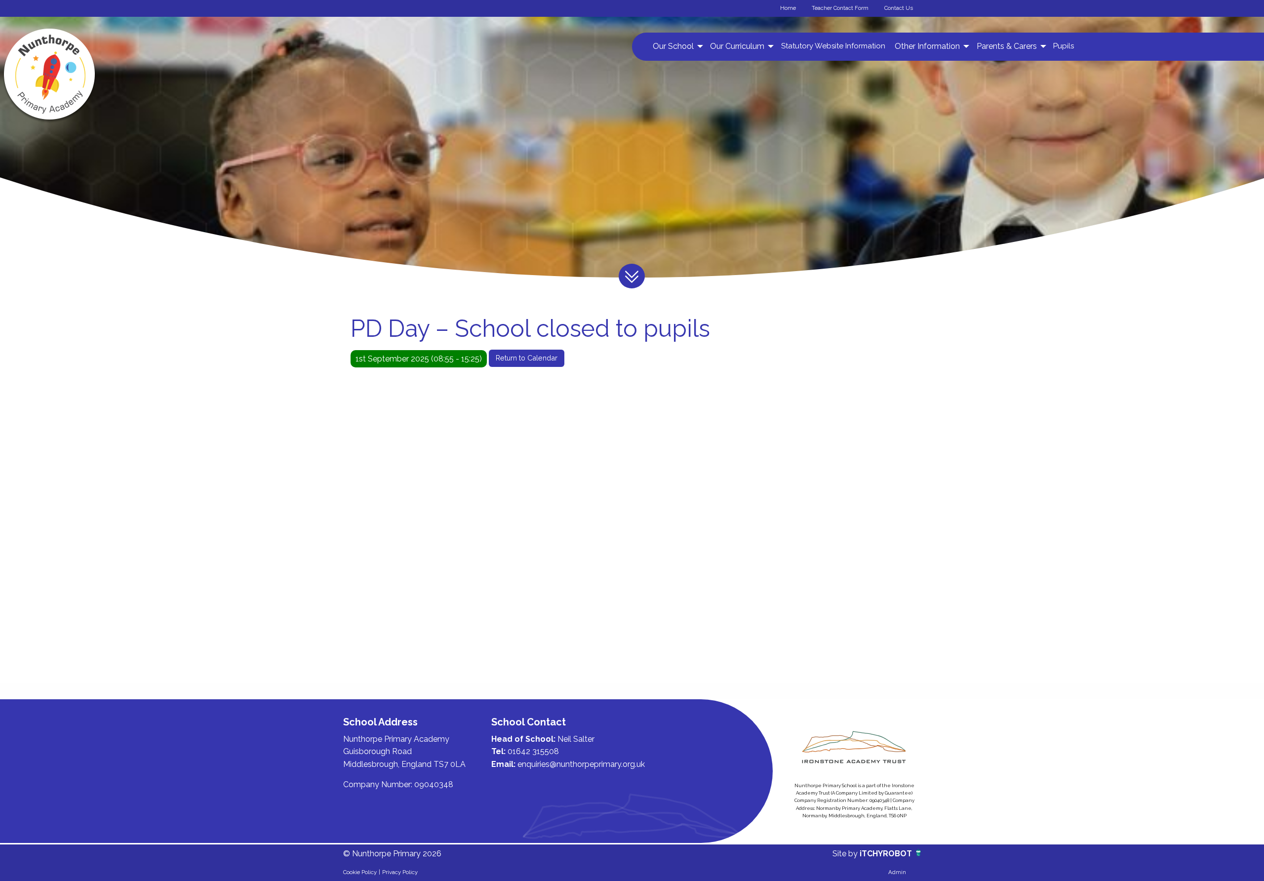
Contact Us (898, 7)
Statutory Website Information (833, 45)
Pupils (1063, 45)
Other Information (927, 46)
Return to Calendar (526, 358)
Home (788, 7)
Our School (673, 46)
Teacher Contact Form (840, 7)
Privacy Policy (400, 872)
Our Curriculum (737, 46)
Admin (897, 872)
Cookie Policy (360, 872)
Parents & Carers (1007, 46)
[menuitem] (677, 46)
